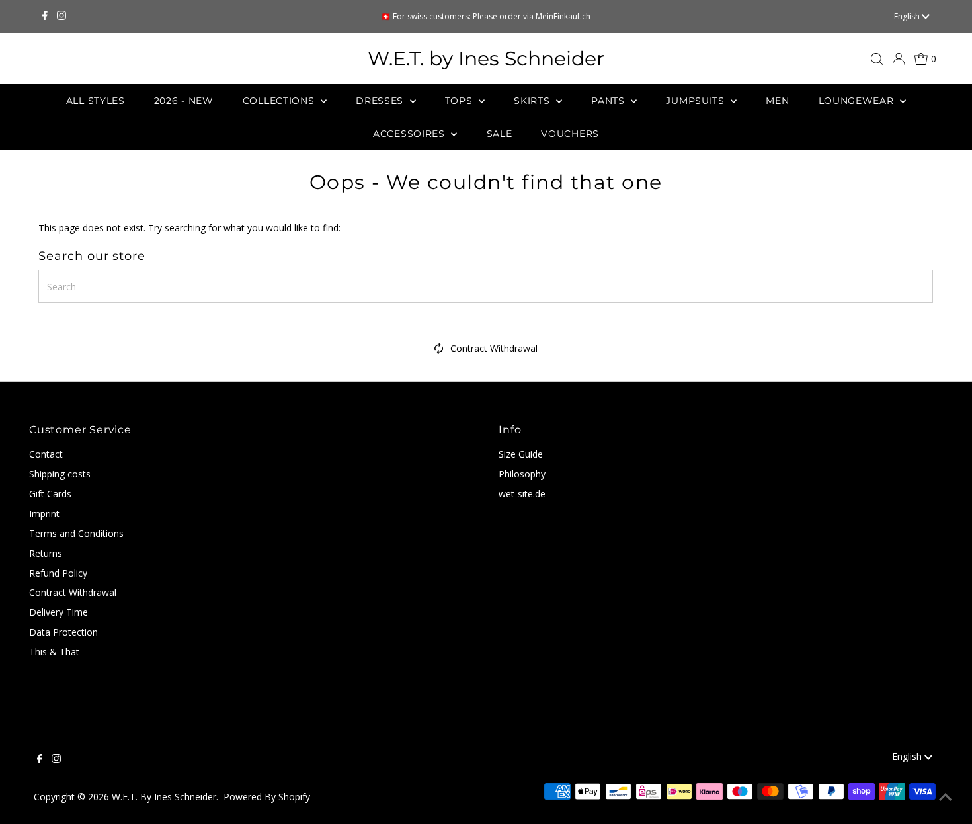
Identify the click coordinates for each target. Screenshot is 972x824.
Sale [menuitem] (499, 134)
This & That (54, 651)
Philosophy (522, 474)
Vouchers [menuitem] (570, 134)
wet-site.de (522, 493)
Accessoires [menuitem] (410, 134)
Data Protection (63, 632)
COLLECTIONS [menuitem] (280, 100)
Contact (46, 454)
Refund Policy (58, 573)
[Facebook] (45, 16)
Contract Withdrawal (494, 348)
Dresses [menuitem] (381, 100)
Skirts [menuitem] (533, 100)
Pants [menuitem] (609, 100)
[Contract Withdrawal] (439, 351)
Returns (45, 553)
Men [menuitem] (777, 100)
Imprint (44, 513)
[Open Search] (877, 59)
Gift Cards (50, 493)
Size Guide (521, 454)
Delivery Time (58, 612)
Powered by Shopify (266, 796)
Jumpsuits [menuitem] (696, 100)
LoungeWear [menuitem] (858, 100)
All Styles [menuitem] (95, 100)
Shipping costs (60, 474)
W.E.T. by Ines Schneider (486, 58)
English (908, 16)
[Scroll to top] (945, 797)
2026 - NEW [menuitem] (184, 100)
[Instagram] (61, 16)
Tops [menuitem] (460, 100)
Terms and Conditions (76, 533)
